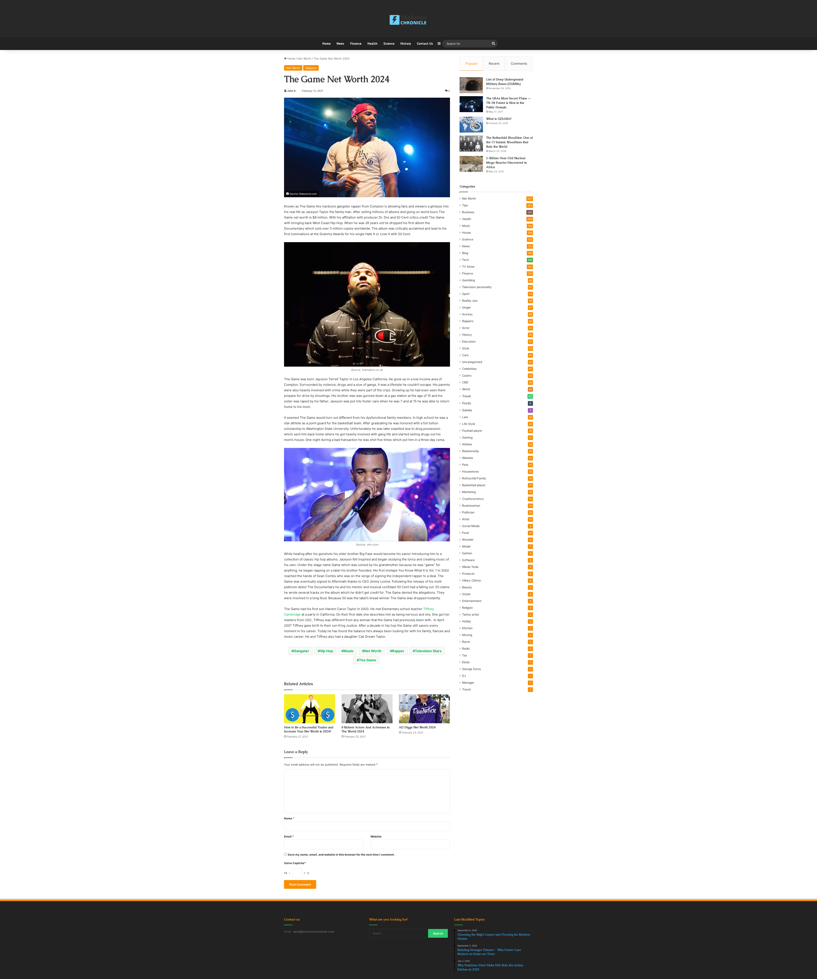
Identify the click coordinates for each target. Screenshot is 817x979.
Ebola (466, 662)
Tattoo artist (470, 614)
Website (375, 836)
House (466, 232)
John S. (291, 90)
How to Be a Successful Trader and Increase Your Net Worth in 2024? (308, 729)
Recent (494, 63)
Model (466, 546)
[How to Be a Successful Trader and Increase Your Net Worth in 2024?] (309, 708)
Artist (465, 519)
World (466, 389)
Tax (464, 655)
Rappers (311, 68)
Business (468, 212)
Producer (468, 573)
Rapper (398, 651)
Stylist (466, 594)
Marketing (469, 492)
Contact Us (425, 43)
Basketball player (474, 485)
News (340, 43)
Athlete (467, 444)
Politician (468, 512)
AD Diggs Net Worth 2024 (417, 727)
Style (465, 348)
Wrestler (468, 539)
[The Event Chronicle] (408, 20)
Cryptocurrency (473, 498)
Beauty (467, 587)
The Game (367, 660)
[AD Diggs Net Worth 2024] (424, 708)
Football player (472, 430)
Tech (465, 260)
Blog (465, 253)
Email (289, 836)
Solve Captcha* (295, 863)
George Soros (471, 669)
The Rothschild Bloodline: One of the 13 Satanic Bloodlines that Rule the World (509, 142)
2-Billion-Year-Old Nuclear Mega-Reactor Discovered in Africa (506, 162)
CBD (465, 382)
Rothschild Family (474, 478)
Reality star (470, 300)
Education (469, 341)
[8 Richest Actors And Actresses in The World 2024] (367, 708)
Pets (465, 464)
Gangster (301, 651)
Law (465, 417)
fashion (467, 553)
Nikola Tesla (470, 567)
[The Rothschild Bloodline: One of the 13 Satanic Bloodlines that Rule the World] (471, 143)
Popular (471, 63)
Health (372, 43)
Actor (466, 328)
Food (465, 533)
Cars (465, 355)
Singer (466, 307)
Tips (465, 205)
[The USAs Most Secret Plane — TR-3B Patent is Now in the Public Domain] (471, 104)
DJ (464, 675)
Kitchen (467, 628)
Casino (466, 375)
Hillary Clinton (471, 580)
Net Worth (304, 58)
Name (289, 818)
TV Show (468, 266)
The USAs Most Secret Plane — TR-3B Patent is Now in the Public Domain (508, 102)
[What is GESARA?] (471, 125)
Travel (466, 396)
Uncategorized (472, 362)
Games (467, 410)
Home (326, 43)
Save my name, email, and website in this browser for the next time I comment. (341, 854)
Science (388, 43)
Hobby (466, 621)
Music (349, 651)
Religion (467, 607)
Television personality (477, 287)
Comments (519, 63)
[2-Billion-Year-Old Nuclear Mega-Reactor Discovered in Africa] (471, 164)
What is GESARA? (498, 119)
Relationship (470, 451)
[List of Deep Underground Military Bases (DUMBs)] (471, 85)
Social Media (471, 526)
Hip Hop (326, 651)
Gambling (468, 280)
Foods (466, 403)
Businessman (471, 505)
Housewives (470, 471)
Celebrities (469, 368)
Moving (467, 635)
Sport (466, 294)
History (405, 43)
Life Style (468, 424)
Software (468, 560)
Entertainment (471, 601)
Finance (355, 43)
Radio (466, 648)
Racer (466, 641)
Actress (467, 314)
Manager (468, 682)
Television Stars (428, 651)
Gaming (467, 437)
